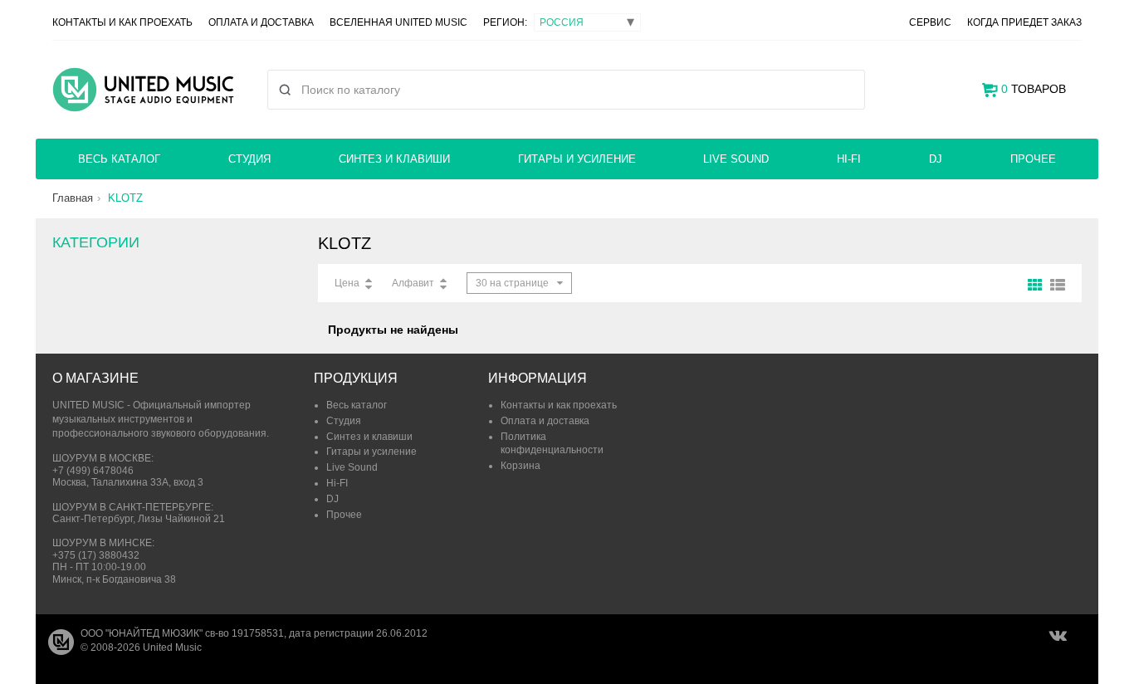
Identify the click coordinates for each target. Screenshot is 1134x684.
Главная (72, 198)
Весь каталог (119, 159)
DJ (935, 159)
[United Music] (143, 89)
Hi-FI (849, 159)
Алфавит (413, 283)
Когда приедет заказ (1024, 22)
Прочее (1033, 159)
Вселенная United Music (398, 22)
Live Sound (736, 159)
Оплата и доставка (261, 22)
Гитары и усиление (577, 159)
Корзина (520, 465)
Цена (347, 283)
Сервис (930, 22)
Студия (249, 159)
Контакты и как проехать (122, 22)
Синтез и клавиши (394, 159)
